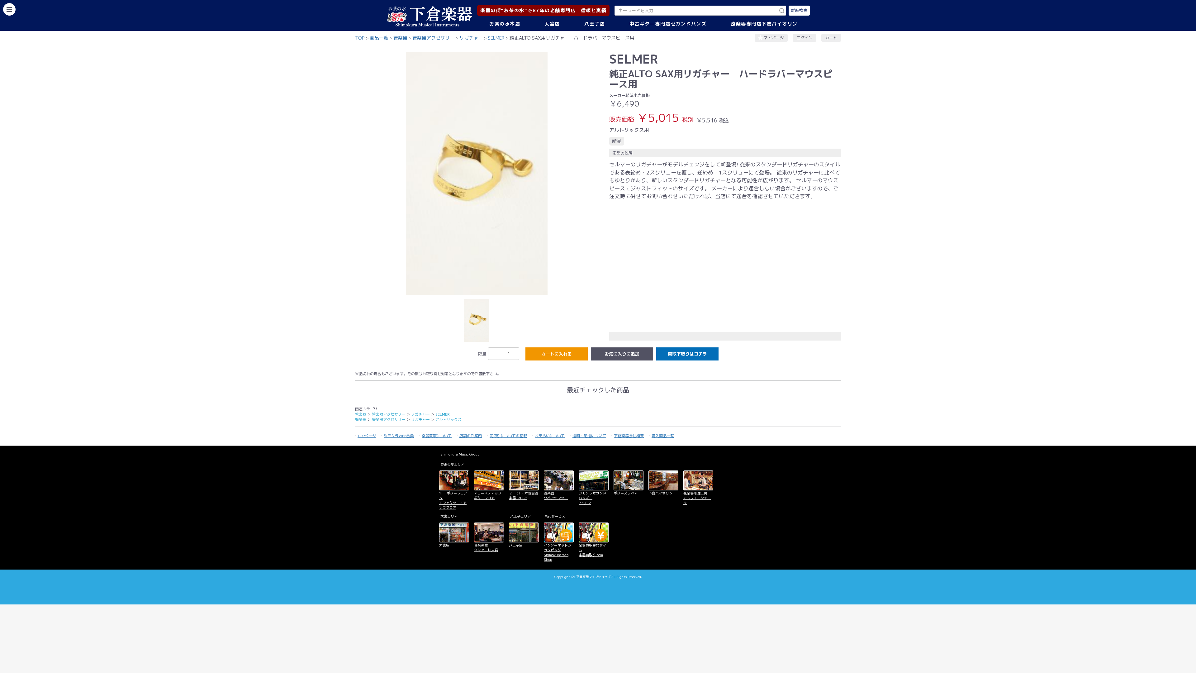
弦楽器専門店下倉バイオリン (764, 24)
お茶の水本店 (504, 24)
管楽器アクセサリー (433, 38)
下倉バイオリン (660, 493)
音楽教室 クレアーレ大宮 (486, 547)
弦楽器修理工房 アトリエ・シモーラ (697, 498)
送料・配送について (589, 435)
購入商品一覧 (663, 435)
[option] (476, 173)
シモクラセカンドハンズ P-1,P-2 (592, 498)
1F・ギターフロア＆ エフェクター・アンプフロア (453, 500)
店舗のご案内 (470, 435)
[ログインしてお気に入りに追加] (622, 353)
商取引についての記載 (508, 435)
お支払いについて (550, 435)
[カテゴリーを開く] (9, 9)
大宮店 (552, 24)
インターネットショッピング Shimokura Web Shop (557, 552)
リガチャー (471, 38)
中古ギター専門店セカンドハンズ (668, 24)
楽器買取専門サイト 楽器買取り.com (592, 550)
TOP (360, 38)
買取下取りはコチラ (687, 354)
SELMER (496, 38)
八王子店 (594, 24)
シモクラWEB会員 (399, 435)
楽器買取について (437, 435)
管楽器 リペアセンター (556, 495)
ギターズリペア (626, 493)
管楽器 (400, 38)
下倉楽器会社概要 (629, 435)
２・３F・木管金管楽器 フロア (523, 495)
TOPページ (367, 435)
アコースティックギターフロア (487, 495)
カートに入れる (556, 354)
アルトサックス (448, 419)
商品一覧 (379, 38)
